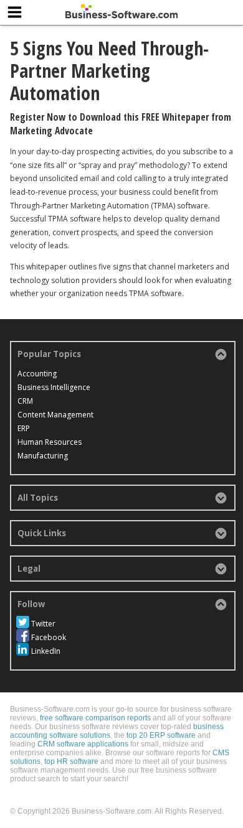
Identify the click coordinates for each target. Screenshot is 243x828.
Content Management (55, 414)
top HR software (71, 761)
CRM (25, 401)
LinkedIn (45, 651)
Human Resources (49, 442)
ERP (23, 428)
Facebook (48, 637)
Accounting (37, 373)
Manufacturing (42, 455)
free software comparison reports (95, 718)
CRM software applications (82, 744)
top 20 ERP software (161, 735)
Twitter (43, 623)
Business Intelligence (53, 387)
